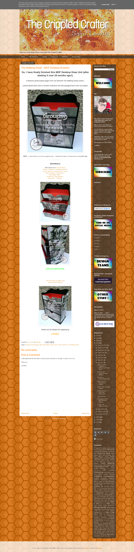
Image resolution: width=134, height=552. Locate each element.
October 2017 (102, 347)
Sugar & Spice (98, 528)
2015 (97, 419)
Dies (101, 484)
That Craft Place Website (55, 282)
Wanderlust (103, 534)
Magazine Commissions (103, 501)
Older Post (85, 413)
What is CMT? (99, 310)
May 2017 (101, 360)
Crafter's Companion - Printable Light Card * (55, 169)
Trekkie (107, 531)
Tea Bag (112, 528)
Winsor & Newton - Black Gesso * (55, 173)
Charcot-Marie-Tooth (101, 467)
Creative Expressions (101, 479)
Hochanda (108, 495)
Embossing (104, 488)
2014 (97, 422)
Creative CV (54, 57)
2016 (97, 417)
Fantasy (109, 488)
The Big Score (110, 529)
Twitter (96, 249)
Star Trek (102, 526)
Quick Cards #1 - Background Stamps (102, 383)
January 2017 (102, 414)
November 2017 (102, 345)
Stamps (96, 526)
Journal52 (102, 498)
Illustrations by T (104, 496)
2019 (97, 338)
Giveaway (107, 491)
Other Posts (102, 510)
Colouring (98, 472)
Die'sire (96, 484)
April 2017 (101, 362)
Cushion (112, 479)
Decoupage (35, 345)
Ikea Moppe (97, 496)
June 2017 (101, 357)
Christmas (102, 468)
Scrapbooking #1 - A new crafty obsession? (103, 392)
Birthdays (108, 455)
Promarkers (111, 515)
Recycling (111, 517)
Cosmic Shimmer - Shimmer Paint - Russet (55, 171)
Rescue (96, 518)
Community (107, 472)
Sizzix (101, 523)
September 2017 (103, 350)
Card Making (107, 463)
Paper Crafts (109, 512)
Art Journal (103, 451)
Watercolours (110, 534)
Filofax (100, 489)
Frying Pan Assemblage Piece (103, 378)
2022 (97, 335)
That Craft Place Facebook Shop (55, 280)
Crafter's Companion (104, 476)
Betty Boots (102, 455)
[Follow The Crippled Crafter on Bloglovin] (102, 209)
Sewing (96, 521)
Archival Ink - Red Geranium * (55, 176)
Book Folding (103, 458)
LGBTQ (109, 500)
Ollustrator (86, 548)
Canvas (96, 463)
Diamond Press (110, 483)
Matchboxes (103, 503)
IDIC (113, 495)
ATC (95, 453)
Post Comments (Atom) (59, 418)
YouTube (96, 243)
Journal (96, 498)
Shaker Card (104, 521)
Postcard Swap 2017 (100, 515)
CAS (104, 465)
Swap (104, 528)
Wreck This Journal (99, 536)
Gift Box (101, 491)
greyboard (100, 493)
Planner (112, 514)
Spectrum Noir (103, 525)
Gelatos (96, 491)
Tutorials (44, 57)
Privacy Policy (76, 57)
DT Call (98, 488)
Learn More (105, 4)
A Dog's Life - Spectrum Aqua (102, 405)
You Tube (107, 536)
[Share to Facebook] (51, 342)
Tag (108, 528)
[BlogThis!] (48, 342)
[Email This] (46, 342)
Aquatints (96, 451)
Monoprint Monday (106, 509)
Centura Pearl (110, 465)
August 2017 (101, 352)
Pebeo (96, 514)
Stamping (111, 525)
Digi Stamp (107, 484)
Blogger (99, 548)
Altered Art (28, 345)
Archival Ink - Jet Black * (55, 178)
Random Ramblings (100, 517)
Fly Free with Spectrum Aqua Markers (102, 373)
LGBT (105, 500)
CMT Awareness (33, 57)
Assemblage (111, 451)
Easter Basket (101, 396)
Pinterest (96, 246)
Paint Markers (110, 510)
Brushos (107, 459)
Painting (96, 512)
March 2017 (101, 409)
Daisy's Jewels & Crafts (101, 481)
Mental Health (102, 505)
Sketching (105, 523)
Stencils (107, 526)
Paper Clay (102, 512)
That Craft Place (60, 167)
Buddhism (96, 461)
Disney (112, 484)
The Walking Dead (73, 345)
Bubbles (112, 459)
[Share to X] (50, 342)
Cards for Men (98, 465)
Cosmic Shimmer (109, 474)
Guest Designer (109, 493)
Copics (100, 474)
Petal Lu (102, 514)
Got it (113, 4)
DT (95, 488)
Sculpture (112, 520)
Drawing (112, 486)
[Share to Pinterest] (53, 342)
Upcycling (107, 533)
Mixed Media (46, 345)
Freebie (105, 489)
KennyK (108, 498)
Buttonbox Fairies (105, 461)
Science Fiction (98, 520)
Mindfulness (111, 505)
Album (104, 449)
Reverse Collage (103, 518)
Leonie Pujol (100, 500)
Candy (112, 461)
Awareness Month (104, 453)
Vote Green (97, 534)
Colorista (111, 470)
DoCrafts (106, 486)
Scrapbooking (106, 520)
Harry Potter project (99, 495)
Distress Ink (98, 486)
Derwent (103, 483)
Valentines (112, 533)
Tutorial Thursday (99, 533)
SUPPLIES (65, 57)
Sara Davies (110, 518)
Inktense (112, 496)
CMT (104, 470)
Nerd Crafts (54, 345)
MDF (40, 345)
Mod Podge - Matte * (55, 175)
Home (23, 57)
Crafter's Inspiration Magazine (104, 478)
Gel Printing (111, 489)
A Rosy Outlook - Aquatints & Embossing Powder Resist (103, 367)
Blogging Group (103, 456)
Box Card (101, 459)
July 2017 (101, 355)
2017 (97, 343)
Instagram (97, 240)
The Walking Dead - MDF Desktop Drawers (102, 400)
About (108, 448)
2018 (97, 340)
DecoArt (111, 481)
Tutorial (112, 531)
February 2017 (102, 411)
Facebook (97, 237)
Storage (112, 526)
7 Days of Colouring (100, 448)
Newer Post (25, 413)
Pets (107, 514)
